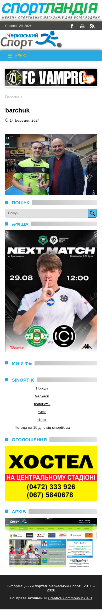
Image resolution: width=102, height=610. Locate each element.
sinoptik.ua (61, 427)
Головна (12, 97)
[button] (20, 55)
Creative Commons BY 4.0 (70, 598)
